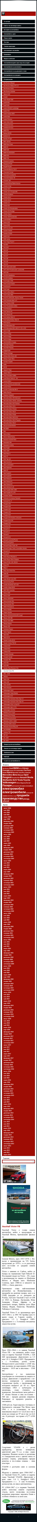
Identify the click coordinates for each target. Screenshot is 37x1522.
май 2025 (6, 841)
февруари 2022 (8, 926)
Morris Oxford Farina (9, 437)
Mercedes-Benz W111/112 (10, 417)
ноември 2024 (8, 854)
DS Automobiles (19, 770)
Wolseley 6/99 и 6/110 (9, 724)
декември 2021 (8, 931)
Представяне (8, 38)
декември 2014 (8, 1113)
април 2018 (7, 1027)
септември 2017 (9, 1042)
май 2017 (6, 1051)
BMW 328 (6, 150)
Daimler (12, 770)
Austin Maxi (6, 116)
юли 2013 (7, 1148)
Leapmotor (27, 772)
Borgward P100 (7, 164)
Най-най (6, 756)
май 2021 (6, 946)
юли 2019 (7, 994)
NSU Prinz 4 (6, 453)
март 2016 (7, 1082)
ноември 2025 (8, 828)
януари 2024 (8, 876)
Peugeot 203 (7, 504)
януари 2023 (8, 902)
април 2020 (7, 975)
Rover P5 (6, 565)
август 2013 (7, 1146)
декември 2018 (8, 1010)
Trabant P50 (6, 651)
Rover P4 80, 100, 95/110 (10, 562)
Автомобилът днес (10, 34)
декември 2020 (8, 957)
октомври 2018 (8, 1014)
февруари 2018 (8, 1032)
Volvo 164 (6, 682)
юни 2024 (7, 865)
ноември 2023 (8, 880)
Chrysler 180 (7, 180)
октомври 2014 (8, 1117)
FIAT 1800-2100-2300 (9, 267)
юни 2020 (7, 970)
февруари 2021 (8, 953)
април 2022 (7, 922)
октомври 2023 (8, 882)
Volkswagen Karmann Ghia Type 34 (13, 701)
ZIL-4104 (6, 740)
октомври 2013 (8, 1141)
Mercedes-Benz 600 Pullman (11, 403)
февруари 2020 (8, 979)
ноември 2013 (8, 1139)
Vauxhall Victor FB (8, 671)
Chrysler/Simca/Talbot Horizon (11, 183)
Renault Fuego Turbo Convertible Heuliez (15, 548)
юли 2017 (7, 1047)
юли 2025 (7, 836)
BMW (16, 768)
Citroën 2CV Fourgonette (10, 191)
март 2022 (7, 924)
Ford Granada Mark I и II (10, 300)
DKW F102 (6, 236)
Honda (4, 772)
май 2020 (6, 972)
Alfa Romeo (6, 768)
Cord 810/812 (7, 219)
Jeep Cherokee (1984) (9, 375)
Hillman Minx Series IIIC (10, 356)
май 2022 (6, 920)
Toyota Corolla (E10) (9, 640)
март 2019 (7, 1003)
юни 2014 (7, 1124)
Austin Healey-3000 (9, 113)
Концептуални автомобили (12, 744)
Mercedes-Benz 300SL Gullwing (12, 400)
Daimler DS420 (7, 233)
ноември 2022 (8, 907)
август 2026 (7, 808)
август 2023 (7, 887)
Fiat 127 (5, 256)
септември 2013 (9, 1143)
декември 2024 (8, 852)
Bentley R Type (7, 139)
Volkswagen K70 (8, 696)
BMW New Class (8, 144)
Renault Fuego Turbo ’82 (10, 545)
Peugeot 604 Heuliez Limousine (12, 517)
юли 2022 (7, 915)
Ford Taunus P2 (7, 311)
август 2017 (7, 1045)
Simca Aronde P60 (8, 604)
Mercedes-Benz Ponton (10, 409)
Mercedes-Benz (10, 775)
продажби (23, 795)
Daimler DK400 (7, 230)
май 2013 (6, 1152)
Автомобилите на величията (12, 67)
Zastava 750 (6, 732)
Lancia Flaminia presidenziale (11, 384)
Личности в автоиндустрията (13, 748)
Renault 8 (6, 554)
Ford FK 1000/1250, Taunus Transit (13, 297)
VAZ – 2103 (6, 673)
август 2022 (7, 913)
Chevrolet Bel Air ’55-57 (10, 169)
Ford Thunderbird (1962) (10, 306)
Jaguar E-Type (7, 370)
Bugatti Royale (7, 166)
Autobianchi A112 (8, 127)
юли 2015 (7, 1097)
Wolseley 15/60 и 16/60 (10, 721)
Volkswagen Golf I (8, 690)
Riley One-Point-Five (9, 570)
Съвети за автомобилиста (12, 761)
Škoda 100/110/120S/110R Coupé (13, 615)
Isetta (4, 364)
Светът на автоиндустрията (12, 25)
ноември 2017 (8, 1038)
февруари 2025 (8, 847)
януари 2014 (8, 1135)
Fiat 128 (5, 258)
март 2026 (7, 819)
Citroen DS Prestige (9, 211)
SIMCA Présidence (8, 607)
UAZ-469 (6, 665)
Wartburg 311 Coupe (9, 712)
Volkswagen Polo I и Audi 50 (11, 704)
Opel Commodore (8, 465)
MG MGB (6, 428)
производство (13, 798)
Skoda (30, 777)
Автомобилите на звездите (12, 75)
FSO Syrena (6, 322)
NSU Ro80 (6, 448)
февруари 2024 (8, 874)
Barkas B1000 (7, 133)
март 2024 (7, 872)
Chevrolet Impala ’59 (9, 178)
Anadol (5, 97)
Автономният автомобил (11, 50)
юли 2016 (7, 1073)
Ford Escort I (6, 286)
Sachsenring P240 (8, 582)
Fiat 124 (5, 250)
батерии (22, 786)
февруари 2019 (8, 1005)
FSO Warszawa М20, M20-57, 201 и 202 (14, 328)
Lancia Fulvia (7, 386)
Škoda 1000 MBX (8, 621)
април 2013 (7, 1154)
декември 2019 (8, 983)
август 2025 (7, 834)
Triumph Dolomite (8, 654)
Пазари (7, 785)
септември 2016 (9, 1069)
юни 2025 (7, 839)
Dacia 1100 (6, 222)
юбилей (6, 801)
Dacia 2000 (6, 225)
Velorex (5, 676)
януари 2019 (8, 1007)
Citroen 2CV (6, 189)
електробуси (29, 786)
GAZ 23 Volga (7, 336)
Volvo (18, 783)
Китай (28, 783)
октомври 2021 (8, 935)
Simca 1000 (6, 593)
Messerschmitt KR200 (9, 425)
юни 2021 (7, 944)
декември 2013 (8, 1137)
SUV (15, 780)
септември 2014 (9, 1119)
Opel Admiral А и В (8, 487)
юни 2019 (7, 996)
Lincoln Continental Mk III (10, 389)
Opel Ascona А (7, 462)
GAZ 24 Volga (7, 339)
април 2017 (7, 1054)
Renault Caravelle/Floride (10, 540)
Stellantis (7, 780)
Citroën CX (6, 203)
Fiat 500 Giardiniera (9, 275)
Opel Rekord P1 (7, 481)
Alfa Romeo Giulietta (9, 91)
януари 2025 (8, 850)
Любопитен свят (9, 752)
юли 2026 (7, 810)
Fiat (25, 770)
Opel (26, 775)
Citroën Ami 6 (7, 197)
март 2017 (7, 1056)
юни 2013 (7, 1150)
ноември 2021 (8, 933)
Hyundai (15, 772)
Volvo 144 (6, 679)
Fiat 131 (5, 264)
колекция (28, 792)
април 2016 (7, 1080)
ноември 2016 (8, 1064)
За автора (7, 21)
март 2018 (7, 1029)
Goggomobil (6, 350)
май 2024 (6, 867)
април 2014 (7, 1128)
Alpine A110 (6, 94)
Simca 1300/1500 (8, 598)
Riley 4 (5, 568)
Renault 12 (6, 531)
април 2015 (7, 1104)
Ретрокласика (8, 79)
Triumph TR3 (7, 660)
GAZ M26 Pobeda (8, 345)
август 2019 (7, 992)
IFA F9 (5, 367)
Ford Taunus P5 (7, 314)
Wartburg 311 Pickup (9, 715)
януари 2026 (8, 823)
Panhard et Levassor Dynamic (11, 498)
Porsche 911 (6, 526)
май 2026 (6, 814)
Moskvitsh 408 (7, 442)
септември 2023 (9, 885)
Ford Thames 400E (8, 303)
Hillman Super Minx (8, 359)
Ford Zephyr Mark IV (9, 317)
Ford (29, 770)
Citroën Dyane (7, 214)
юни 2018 (7, 1023)
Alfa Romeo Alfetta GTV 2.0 (11, 86)
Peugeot (7, 777)
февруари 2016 (8, 1084)
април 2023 (7, 896)
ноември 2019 (8, 986)
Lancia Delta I (7, 381)
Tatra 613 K (6, 637)
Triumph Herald (7, 657)
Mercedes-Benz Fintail (9, 414)
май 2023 (6, 893)
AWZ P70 (6, 130)
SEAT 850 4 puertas (9, 590)
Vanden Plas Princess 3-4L (11, 668)
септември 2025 (9, 832)
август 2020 (7, 966)
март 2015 (7, 1106)
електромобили (14, 792)
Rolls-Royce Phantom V (10, 556)
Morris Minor (6, 434)
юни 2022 (7, 918)
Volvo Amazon (7, 687)
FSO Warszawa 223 (9, 325)
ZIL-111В (5, 738)
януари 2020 (8, 981)
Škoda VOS (6, 626)
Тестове (6, 42)
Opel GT (5, 470)
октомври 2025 (8, 830)
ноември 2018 (8, 1012)
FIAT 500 (5, 272)
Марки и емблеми (9, 58)
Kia (23, 772)
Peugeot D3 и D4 (8, 520)
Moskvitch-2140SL (8, 445)
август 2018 (7, 1018)
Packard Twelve (7, 495)
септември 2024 (9, 858)
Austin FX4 (6, 111)
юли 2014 (7, 1121)
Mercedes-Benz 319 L (9, 406)
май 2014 (6, 1126)
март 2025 (7, 845)
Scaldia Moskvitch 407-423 (11, 584)
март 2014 (7, 1130)
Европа (23, 783)
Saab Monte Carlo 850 (9, 579)
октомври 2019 (8, 988)
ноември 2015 (8, 1091)
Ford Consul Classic (9, 283)
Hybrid (9, 772)
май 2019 (6, 999)
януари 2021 (8, 955)
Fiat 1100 (6, 247)
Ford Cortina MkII (8, 295)
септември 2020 (9, 964)
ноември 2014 (8, 1115)
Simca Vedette (7, 609)
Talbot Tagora (7, 632)
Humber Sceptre (8, 361)
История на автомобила (11, 30)
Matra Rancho (7, 392)
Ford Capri (6, 289)
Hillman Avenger (8, 353)
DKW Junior (6, 239)
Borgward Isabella (8, 161)
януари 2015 (8, 1110)
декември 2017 (8, 1036)
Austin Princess (7, 119)
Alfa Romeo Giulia (8, 88)
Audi (11, 768)
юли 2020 (7, 968)
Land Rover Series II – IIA (10, 378)
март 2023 (7, 898)
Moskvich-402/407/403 (9, 439)
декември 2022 (8, 904)
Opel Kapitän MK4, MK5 (10, 490)
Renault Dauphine (8, 543)
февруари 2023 (8, 900)
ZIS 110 (5, 735)
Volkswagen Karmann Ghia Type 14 (13, 699)
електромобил (13, 788)
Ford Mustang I (7, 308)
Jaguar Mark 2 (7, 373)
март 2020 (7, 977)
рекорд (26, 799)
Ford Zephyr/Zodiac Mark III (11, 320)
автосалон (16, 786)
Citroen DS (6, 205)
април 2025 (7, 843)
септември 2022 (9, 911)
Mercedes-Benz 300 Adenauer (12, 398)
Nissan (20, 775)
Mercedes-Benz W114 (9, 423)
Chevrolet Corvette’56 (9, 175)
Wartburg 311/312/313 (9, 718)
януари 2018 (8, 1034)
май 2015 (6, 1102)
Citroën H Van (7, 186)
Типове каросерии (9, 46)
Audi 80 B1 (6, 102)
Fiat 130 (5, 261)
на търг (14, 795)
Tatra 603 (6, 634)
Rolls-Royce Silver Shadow (11, 559)
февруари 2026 (8, 821)
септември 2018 (9, 1016)
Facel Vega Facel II (8, 242)
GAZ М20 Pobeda (8, 347)
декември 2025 (8, 825)
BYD (20, 768)
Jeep (20, 772)
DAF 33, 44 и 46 (8, 228)
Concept (6, 770)
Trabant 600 (6, 646)
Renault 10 (6, 529)
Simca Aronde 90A (8, 601)
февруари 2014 (8, 1132)
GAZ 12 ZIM (6, 331)
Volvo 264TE (7, 685)
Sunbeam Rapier (8, 629)
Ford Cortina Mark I (8, 292)
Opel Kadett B (7, 476)
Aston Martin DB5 (8, 100)
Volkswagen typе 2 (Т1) (10, 707)
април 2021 (7, 948)
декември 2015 (8, 1089)
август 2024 (7, 861)
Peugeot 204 (7, 506)
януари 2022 (8, 928)
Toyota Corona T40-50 (9, 643)
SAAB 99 (6, 576)
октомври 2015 (8, 1093)
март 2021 (7, 950)
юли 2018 (7, 1021)
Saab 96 (5, 573)
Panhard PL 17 (7, 501)
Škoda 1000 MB (7, 618)
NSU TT (5, 456)
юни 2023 (7, 891)
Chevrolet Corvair (8, 172)
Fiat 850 (5, 244)
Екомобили (7, 54)
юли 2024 (7, 863)
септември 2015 (9, 1095)
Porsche (14, 777)
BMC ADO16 (7, 141)
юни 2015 (7, 1100)
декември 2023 (8, 878)
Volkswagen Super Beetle (10, 693)
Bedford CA (6, 136)
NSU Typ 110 (7, 459)
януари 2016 (8, 1086)
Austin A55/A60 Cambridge (11, 108)
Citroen (25, 768)
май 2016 (6, 1078)
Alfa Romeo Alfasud (8, 83)
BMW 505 (6, 155)
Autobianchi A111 (8, 125)
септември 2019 (9, 990)
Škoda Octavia (7, 623)
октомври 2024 (8, 856)
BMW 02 (5, 147)
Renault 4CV (7, 537)
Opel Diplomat (7, 467)
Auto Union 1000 (8, 122)
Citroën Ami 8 (7, 200)
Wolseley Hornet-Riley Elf (10, 726)
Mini (4, 431)
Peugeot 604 (7, 515)
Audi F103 (6, 105)
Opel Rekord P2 (7, 484)
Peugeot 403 (7, 509)
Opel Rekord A (7, 478)
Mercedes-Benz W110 (9, 412)
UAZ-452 (6, 662)
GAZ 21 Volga (7, 334)
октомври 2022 (8, 909)
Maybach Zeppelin (8, 395)
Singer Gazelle (7, 612)
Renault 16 (6, 551)
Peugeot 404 (7, 512)
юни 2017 (7, 1049)
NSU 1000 (6, 451)
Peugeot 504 (7, 523)
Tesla (20, 780)
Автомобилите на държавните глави (15, 71)
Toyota (26, 780)
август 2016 (7, 1071)
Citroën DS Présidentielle (10, 208)
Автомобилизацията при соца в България (16, 63)
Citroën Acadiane (8, 194)
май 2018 (6, 1025)
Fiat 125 (5, 253)
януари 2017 (8, 1060)
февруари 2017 (8, 1058)
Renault (23, 777)
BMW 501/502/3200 (9, 152)
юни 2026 (7, 812)
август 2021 (7, 940)
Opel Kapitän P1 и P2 (9, 492)
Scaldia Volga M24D (9, 587)
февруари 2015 (8, 1108)
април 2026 (7, 817)
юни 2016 (7, 1075)
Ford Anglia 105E (8, 281)
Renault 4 (6, 534)
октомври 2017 (8, 1040)
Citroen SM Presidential (10, 217)
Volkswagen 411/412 (9, 710)
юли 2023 (7, 889)
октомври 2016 (8, 1067)
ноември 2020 (8, 959)
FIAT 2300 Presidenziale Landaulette (13, 269)
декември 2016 (8, 1062)
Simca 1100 (6, 595)
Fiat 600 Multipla (8, 278)
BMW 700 (6, 158)
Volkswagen (9, 782)
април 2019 (7, 1001)
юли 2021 (7, 942)
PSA (18, 777)
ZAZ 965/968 (7, 729)
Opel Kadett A (7, 473)
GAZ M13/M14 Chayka (9, 342)
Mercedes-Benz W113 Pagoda (12, 420)
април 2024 (7, 869)
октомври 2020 (8, 961)
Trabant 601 (6, 648)
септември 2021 (9, 937)
